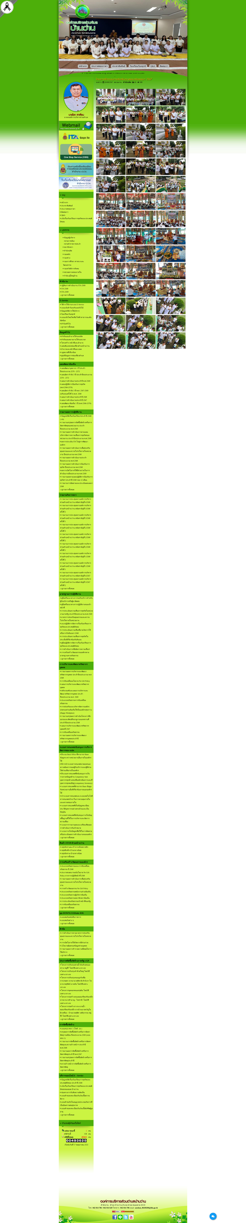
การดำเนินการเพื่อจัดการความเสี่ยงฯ (75, 649)
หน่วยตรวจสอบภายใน (72, 272)
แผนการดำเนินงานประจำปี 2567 (74, 400)
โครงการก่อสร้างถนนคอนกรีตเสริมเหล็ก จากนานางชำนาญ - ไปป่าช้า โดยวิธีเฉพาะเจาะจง (76, 1000)
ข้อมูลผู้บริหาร (69, 238)
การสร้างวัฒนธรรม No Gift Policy (74, 888)
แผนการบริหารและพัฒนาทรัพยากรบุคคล (74, 685)
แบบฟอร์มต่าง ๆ (67, 920)
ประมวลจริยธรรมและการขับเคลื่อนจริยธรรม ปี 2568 (74, 867)
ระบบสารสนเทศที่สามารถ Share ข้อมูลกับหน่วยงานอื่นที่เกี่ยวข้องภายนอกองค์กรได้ (76, 789)
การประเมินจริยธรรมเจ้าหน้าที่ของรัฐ (76, 901)
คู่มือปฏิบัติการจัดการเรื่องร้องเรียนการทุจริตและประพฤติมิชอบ (75, 644)
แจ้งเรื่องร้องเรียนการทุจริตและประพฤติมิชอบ (76, 220)
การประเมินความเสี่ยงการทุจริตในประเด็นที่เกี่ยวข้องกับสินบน (74, 638)
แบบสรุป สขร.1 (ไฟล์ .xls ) (71, 1029)
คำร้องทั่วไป (66, 324)
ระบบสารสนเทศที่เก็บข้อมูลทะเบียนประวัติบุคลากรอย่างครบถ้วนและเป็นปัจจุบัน (74, 809)
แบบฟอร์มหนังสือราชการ (71, 917)
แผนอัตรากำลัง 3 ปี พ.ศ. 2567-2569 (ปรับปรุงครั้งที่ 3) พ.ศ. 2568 (74, 392)
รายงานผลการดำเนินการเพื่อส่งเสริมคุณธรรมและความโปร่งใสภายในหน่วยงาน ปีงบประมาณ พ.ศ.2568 (75, 451)
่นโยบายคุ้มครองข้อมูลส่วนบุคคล (74, 946)
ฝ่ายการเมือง (69, 241)
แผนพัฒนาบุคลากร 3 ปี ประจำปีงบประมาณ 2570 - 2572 (72, 369)
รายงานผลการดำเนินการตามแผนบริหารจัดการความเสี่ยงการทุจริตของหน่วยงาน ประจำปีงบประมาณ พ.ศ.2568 (75, 435)
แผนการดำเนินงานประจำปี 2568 (74, 397)
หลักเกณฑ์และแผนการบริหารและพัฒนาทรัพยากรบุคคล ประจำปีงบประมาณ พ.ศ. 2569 (74, 694)
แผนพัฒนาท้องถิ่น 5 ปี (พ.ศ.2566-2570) (76, 403)
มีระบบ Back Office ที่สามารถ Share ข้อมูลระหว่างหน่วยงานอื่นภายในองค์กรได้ (75, 758)
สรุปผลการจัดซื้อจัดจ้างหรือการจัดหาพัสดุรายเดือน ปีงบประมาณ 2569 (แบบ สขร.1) (75, 1035)
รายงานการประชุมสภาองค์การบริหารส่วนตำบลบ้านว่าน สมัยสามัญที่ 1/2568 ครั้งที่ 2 (75, 556)
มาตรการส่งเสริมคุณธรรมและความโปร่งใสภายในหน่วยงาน (75, 618)
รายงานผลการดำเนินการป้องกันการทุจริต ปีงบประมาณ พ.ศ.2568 (75, 465)
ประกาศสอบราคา (99, 66)
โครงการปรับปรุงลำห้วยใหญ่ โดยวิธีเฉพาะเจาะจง (75, 972)
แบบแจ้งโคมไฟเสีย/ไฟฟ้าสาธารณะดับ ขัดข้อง (75, 319)
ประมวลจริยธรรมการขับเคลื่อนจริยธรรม (73, 701)
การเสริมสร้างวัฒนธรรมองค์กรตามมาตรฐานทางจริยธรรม (74, 654)
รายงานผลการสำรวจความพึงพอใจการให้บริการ (76, 950)
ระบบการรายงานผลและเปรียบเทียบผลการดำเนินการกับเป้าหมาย (76, 826)
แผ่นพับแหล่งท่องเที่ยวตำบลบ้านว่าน (75, 346)
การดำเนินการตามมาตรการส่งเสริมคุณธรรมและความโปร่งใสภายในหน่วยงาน (75, 936)
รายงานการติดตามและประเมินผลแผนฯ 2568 (76, 484)
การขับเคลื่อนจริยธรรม (70, 732)
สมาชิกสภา (68, 247)
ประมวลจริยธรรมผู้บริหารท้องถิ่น (74, 895)
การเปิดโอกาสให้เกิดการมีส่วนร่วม (74, 943)
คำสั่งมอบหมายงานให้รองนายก (73, 340)
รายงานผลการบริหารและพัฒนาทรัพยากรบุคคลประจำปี (73, 737)
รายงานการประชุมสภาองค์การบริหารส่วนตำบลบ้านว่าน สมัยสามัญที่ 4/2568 (75, 500)
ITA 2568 (64, 289)
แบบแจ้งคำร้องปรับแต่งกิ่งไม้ (72, 308)
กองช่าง (67, 258)
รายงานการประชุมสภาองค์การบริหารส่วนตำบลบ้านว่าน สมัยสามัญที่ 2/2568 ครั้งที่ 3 (75, 528)
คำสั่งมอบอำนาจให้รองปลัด (72, 336)
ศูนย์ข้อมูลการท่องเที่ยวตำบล (72, 356)
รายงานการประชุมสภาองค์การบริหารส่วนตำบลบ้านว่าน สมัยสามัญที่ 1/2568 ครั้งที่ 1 (75, 566)
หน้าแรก (83, 66)
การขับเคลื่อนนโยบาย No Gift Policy (75, 681)
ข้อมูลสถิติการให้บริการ (70, 311)
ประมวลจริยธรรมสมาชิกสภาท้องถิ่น (75, 898)
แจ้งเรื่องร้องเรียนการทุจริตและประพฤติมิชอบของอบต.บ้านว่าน (76, 1087)
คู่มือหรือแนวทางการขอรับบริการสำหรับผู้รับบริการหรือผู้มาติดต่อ (76, 599)
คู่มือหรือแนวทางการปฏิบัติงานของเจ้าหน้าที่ (75, 606)
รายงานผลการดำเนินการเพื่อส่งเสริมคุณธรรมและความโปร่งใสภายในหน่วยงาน (75, 882)
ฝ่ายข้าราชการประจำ (73, 244)
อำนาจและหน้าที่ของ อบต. (71, 349)
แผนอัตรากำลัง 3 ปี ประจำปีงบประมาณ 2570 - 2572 (76, 376)
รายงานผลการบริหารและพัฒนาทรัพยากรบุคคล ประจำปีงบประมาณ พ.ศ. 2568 (76, 675)
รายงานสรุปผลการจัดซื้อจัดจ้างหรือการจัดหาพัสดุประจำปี (76, 1059)
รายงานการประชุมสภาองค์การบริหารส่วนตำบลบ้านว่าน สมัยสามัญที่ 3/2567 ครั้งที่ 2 (75, 582)
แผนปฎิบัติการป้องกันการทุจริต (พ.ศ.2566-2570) (72, 385)
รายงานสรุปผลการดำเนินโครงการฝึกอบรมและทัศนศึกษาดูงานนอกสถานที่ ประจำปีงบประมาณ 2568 (75, 719)
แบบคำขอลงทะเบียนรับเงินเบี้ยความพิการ (75, 1097)
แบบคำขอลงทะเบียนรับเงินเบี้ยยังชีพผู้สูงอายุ (76, 1110)
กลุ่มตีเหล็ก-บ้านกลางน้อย (71, 850)
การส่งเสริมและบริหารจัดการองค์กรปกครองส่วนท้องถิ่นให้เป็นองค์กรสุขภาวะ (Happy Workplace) (76, 710)
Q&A (153, 66)
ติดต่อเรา (164, 66)
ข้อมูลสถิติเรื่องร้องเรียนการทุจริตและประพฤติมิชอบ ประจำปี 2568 (75, 1081)
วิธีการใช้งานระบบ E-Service (72, 305)
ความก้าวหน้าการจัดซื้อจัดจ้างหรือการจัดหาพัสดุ (75, 1065)
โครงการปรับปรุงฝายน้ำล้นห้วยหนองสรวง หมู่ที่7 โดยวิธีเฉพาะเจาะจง (75, 966)
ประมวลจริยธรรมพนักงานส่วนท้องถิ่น (76, 892)
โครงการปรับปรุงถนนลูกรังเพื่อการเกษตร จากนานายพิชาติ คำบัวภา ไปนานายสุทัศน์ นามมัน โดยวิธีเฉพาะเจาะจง (76, 982)
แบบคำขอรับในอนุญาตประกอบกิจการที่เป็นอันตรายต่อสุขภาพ (76, 1103)
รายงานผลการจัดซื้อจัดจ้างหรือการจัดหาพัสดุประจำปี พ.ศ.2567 (74, 1052)
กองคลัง (67, 254)
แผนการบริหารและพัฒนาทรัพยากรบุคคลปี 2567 (74, 727)
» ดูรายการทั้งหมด (67, 295)
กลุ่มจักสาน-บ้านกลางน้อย (71, 853)
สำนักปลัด (68, 251)
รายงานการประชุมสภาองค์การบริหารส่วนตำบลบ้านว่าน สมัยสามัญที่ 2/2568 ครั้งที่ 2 (75, 537)
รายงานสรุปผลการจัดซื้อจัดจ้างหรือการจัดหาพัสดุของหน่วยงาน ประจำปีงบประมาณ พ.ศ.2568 (76, 426)
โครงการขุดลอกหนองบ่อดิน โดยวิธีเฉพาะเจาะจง (74, 992)
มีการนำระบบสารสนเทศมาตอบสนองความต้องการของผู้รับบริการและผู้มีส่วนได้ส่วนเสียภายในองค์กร (75, 767)
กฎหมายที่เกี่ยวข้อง (68, 352)
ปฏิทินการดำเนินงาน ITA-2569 (73, 285)
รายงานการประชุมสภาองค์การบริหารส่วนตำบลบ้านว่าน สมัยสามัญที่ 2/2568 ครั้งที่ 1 (75, 547)
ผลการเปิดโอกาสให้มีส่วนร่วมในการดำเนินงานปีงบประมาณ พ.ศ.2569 (75, 472)
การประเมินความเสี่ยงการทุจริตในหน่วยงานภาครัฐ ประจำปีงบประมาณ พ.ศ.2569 (76, 612)
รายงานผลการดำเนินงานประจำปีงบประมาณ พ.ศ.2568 (73, 459)
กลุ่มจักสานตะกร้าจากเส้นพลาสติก (74, 847)
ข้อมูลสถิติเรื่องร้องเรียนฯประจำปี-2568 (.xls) (75, 417)
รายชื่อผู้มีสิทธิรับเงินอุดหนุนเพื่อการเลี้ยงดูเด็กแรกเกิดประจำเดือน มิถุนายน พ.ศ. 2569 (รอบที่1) (123, 73)
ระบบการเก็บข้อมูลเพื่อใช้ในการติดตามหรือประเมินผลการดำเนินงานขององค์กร (76, 832)
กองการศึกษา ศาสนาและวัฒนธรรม (73, 263)
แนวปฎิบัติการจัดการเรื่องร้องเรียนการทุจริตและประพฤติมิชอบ (75, 625)
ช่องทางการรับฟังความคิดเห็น (73, 1092)
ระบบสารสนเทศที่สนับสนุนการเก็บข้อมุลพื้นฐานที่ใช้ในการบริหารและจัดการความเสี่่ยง (76, 818)
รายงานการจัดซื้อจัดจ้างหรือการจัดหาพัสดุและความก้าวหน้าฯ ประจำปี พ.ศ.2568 (75, 1045)
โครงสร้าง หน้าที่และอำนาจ (72, 343)
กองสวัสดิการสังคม (71, 269)
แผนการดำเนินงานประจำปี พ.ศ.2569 (75, 381)
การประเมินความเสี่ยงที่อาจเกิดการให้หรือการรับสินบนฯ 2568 (75, 631)
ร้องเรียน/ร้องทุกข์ (138, 66)
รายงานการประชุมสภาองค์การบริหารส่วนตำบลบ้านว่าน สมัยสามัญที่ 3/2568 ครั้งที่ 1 (75, 518)
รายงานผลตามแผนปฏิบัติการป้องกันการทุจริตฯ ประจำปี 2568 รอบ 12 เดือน (76, 478)
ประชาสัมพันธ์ (118, 66)
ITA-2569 (64, 292)
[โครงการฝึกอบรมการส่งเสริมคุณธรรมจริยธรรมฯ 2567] (111, 105)
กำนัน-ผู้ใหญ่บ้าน (70, 276)
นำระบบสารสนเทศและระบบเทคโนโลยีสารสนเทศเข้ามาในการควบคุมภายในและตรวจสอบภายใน (76, 799)
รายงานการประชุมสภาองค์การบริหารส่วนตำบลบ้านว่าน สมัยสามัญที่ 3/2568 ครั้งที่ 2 (75, 509)
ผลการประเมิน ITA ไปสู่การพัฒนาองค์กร (74, 443)
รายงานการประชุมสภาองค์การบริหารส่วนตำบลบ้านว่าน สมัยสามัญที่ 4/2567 (75, 574)
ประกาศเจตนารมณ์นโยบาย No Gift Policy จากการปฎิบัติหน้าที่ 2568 (74, 874)
